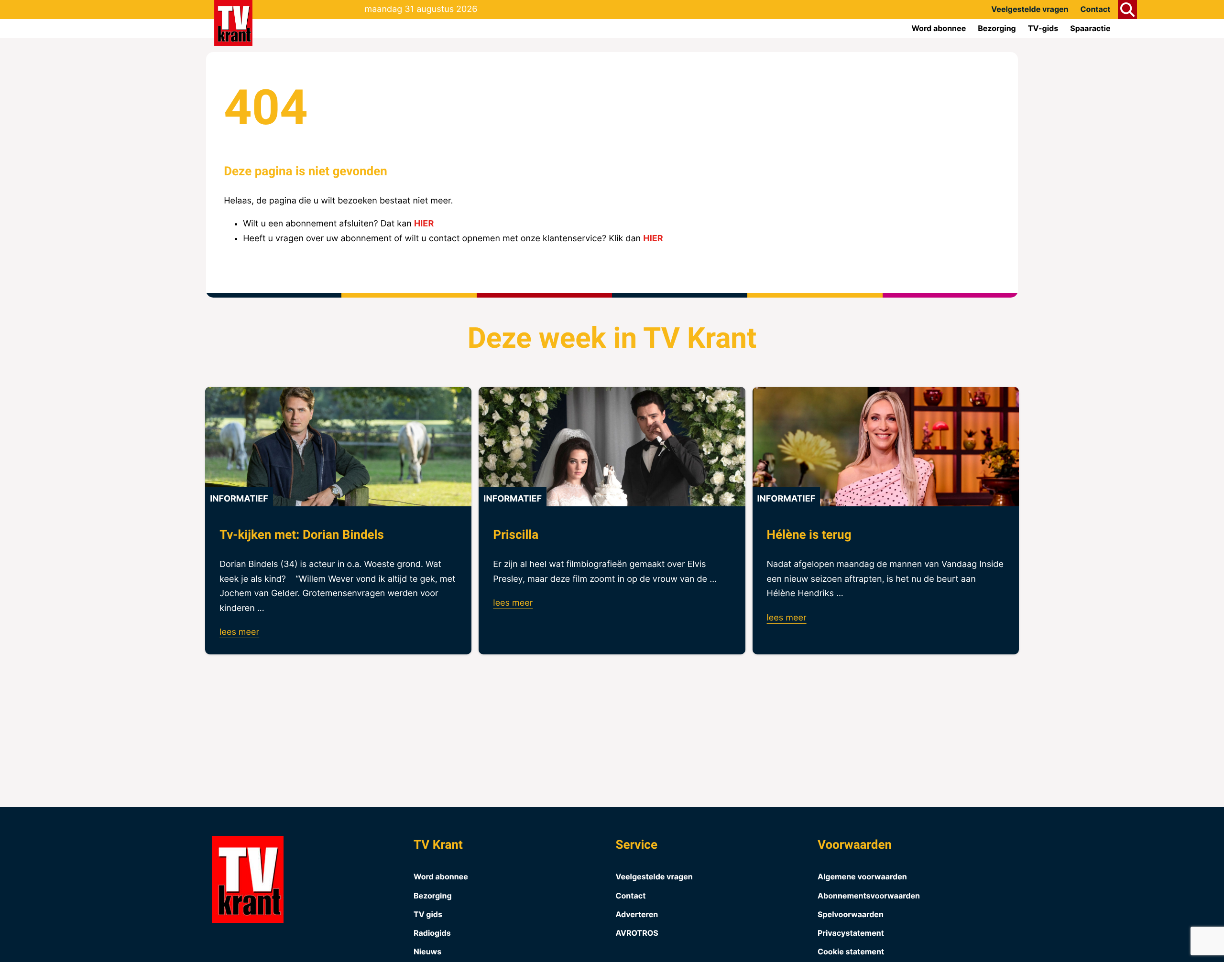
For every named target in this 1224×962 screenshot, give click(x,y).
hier (424, 224)
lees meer (239, 632)
